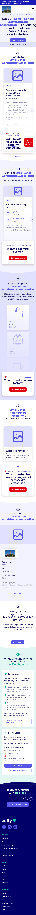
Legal (3, 876)
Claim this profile (18, 40)
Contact (4, 900)
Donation (5, 838)
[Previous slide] (4, 109)
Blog (3, 872)
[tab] (16, 156)
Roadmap (5, 882)
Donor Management (8, 855)
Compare (5, 893)
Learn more (28, 14)
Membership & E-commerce (10, 848)
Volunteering (6, 852)
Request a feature (7, 903)
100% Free (5, 866)
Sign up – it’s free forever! (18, 804)
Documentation (7, 896)
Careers (4, 879)
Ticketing (5, 842)
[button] (33, 9)
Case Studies (6, 906)
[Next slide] (32, 109)
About (4, 869)
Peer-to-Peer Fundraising (9, 845)
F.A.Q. (4, 910)
